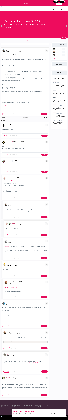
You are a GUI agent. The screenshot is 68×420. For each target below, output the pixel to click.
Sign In (65, 6)
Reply (44, 113)
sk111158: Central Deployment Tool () (12, 287)
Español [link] (47, 405)
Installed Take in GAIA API (58, 67)
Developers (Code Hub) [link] (38, 406)
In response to (8, 180)
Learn (42, 9)
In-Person (54, 90)
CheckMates (4, 40)
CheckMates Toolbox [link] (38, 405)
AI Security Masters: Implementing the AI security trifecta (59, 116)
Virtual (54, 81)
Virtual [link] (58, 78)
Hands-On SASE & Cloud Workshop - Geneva (58, 123)
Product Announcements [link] (38, 408)
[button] (56, 1)
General (7, 105)
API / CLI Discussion (20, 40)
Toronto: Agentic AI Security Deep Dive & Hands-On (58, 94)
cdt (5, 107)
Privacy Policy (35, 2)
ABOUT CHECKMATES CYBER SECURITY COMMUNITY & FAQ (50, 6)
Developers (13, 40)
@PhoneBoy (7, 246)
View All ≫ (55, 58)
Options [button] (47, 40)
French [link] (47, 406)
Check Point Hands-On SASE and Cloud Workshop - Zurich (59, 101)
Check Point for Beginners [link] (16, 405)
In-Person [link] (62, 78)
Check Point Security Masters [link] (28, 405)
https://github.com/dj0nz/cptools (32, 362)
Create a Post (64, 37)
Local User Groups (50, 9)
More (64, 9)
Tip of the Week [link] (26, 406)
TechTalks (25, 408)
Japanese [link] (47, 408)
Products (37, 9)
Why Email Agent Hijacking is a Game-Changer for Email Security (59, 108)
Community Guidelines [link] (4, 406)
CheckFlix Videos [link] (15, 408)
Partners (58, 9)
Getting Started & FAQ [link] (4, 405)
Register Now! (8, 27)
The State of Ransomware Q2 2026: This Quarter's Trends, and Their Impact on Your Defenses (59, 86)
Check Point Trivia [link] (15, 406)
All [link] (55, 78)
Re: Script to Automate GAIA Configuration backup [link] (33, 40)
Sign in (14, 413)
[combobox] (30, 44)
